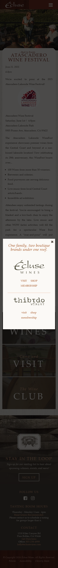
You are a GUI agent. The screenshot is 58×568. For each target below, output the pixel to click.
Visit (24, 280)
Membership (29, 285)
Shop (34, 280)
